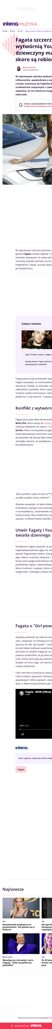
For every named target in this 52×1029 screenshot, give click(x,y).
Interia (5, 31)
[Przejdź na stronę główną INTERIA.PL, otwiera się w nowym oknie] (11, 24)
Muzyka (12, 31)
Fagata (21, 769)
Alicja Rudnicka (29, 67)
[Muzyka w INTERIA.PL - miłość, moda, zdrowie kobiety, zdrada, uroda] (28, 24)
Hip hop (20, 31)
